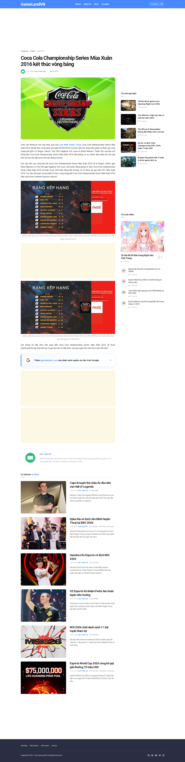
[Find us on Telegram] (152, 755)
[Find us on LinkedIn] (163, 755)
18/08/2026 (94, 490)
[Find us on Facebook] (149, 755)
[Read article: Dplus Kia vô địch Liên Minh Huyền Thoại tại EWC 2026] (43, 533)
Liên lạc (54, 746)
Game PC (40, 51)
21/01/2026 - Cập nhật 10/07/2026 (102, 671)
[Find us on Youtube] (156, 755)
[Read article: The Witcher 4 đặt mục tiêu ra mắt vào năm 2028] (128, 119)
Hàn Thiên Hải (40, 71)
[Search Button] (162, 4)
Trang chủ (24, 51)
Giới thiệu (24, 746)
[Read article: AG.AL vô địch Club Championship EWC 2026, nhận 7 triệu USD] (128, 147)
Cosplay (105, 4)
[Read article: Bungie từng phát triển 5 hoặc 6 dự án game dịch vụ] (128, 161)
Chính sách (45, 746)
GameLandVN (33, 4)
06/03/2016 (54, 71)
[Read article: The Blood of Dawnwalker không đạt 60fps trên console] (128, 133)
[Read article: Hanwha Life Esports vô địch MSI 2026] (43, 569)
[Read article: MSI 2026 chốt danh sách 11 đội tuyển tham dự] (43, 641)
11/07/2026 (94, 599)
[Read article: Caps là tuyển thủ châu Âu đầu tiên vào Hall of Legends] (43, 497)
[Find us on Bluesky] (160, 755)
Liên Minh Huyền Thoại (70, 145)
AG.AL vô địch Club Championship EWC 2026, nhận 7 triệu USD (149, 145)
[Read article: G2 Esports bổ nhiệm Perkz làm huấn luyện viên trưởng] (43, 605)
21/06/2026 (94, 635)
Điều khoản (34, 746)
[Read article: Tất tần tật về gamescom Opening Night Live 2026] (128, 105)
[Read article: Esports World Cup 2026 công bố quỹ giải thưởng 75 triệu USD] (43, 678)
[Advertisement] (92, 29)
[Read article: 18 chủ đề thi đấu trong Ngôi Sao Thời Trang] (142, 236)
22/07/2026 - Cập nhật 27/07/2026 (102, 526)
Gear (96, 4)
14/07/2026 (94, 562)
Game (78, 4)
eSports (87, 4)
